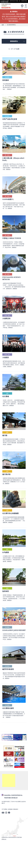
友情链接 (10, 809)
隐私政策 (15, 809)
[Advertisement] (8, 780)
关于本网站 (4, 809)
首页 (3, 25)
